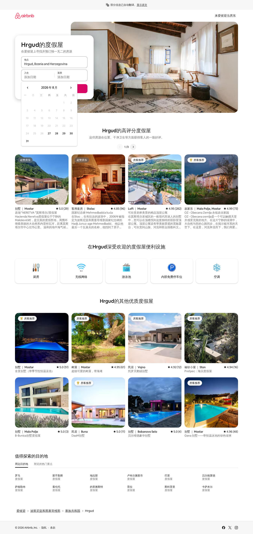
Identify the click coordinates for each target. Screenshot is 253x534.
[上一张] (120, 147)
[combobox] (54, 64)
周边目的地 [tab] (21, 464)
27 (49, 133)
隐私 (44, 527)
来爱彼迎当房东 (225, 16)
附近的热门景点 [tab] (43, 464)
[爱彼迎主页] (24, 16)
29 (63, 133)
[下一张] (133, 147)
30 (71, 133)
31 (27, 141)
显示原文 (142, 5)
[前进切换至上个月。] (28, 88)
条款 (52, 527)
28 (56, 133)
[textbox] (37, 77)
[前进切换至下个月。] (71, 88)
